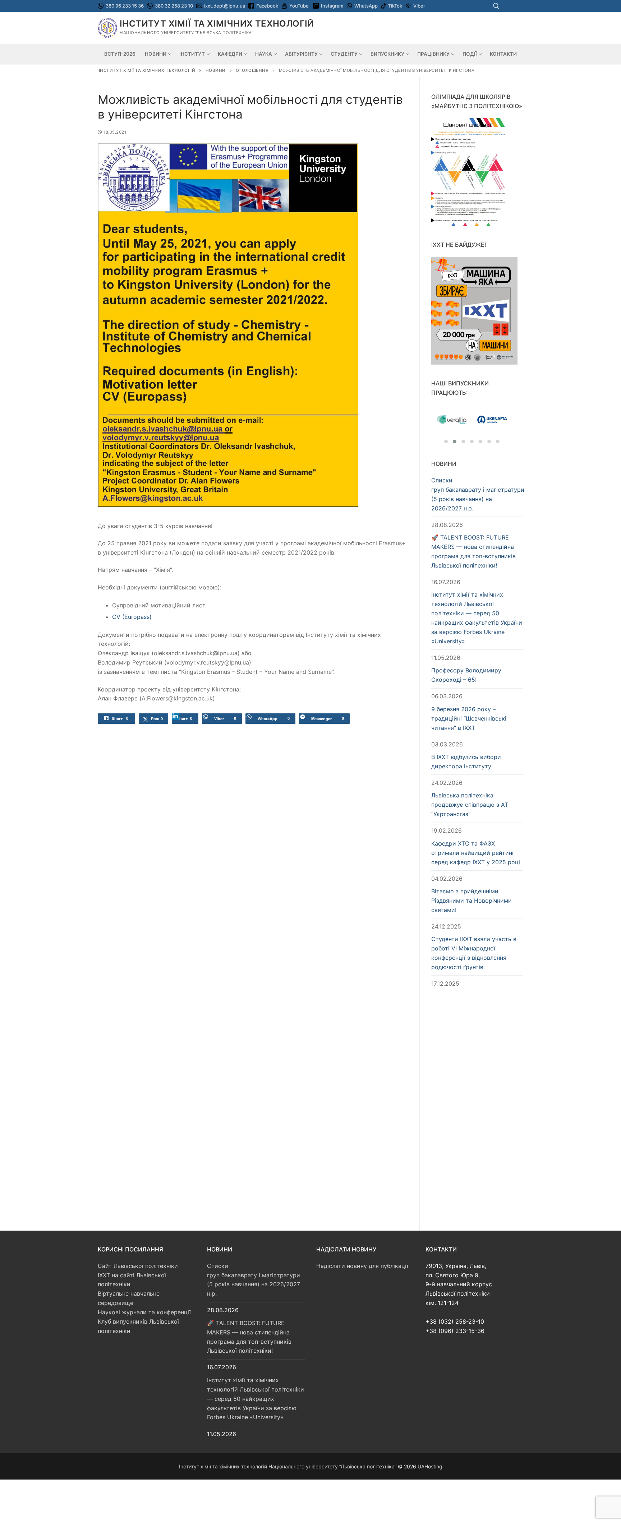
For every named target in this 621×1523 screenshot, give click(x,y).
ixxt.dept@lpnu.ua (224, 6)
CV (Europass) (132, 616)
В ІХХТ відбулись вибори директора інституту (466, 761)
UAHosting (430, 1466)
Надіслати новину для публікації (362, 1265)
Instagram (332, 6)
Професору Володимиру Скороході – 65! (466, 675)
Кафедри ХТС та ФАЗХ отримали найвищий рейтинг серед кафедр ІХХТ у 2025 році (475, 853)
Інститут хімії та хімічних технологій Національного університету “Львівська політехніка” (287, 1466)
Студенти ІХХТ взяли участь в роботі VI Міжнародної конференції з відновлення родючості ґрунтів (473, 953)
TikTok (395, 6)
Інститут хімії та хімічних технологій (217, 23)
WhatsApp (366, 6)
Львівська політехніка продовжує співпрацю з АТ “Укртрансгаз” (469, 805)
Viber (419, 6)
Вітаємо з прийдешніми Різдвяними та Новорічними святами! (471, 900)
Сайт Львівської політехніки (138, 1265)
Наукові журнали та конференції (144, 1312)
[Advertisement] (477, 1108)
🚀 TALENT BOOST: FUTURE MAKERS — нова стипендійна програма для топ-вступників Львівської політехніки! (473, 551)
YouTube (299, 6)
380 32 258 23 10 (173, 6)
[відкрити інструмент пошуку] (496, 6)
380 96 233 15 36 (124, 6)
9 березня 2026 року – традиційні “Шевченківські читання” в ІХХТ (468, 718)
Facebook (267, 6)
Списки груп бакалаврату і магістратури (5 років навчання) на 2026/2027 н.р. (477, 494)
